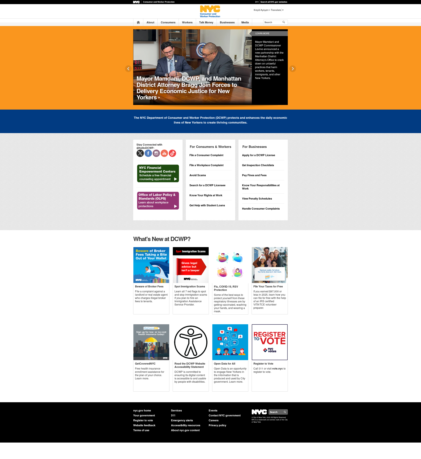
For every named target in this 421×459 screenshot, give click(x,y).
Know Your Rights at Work (205, 195)
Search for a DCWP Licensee (207, 185)
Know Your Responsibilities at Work (261, 186)
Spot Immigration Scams (189, 286)
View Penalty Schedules (257, 198)
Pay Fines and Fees (254, 175)
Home (138, 22)
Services (176, 410)
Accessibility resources (185, 425)
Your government (144, 415)
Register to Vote (263, 363)
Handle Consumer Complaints (261, 208)
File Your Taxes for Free (268, 286)
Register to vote (143, 420)
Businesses (227, 22)
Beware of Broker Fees (149, 286)
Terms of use (141, 430)
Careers (214, 420)
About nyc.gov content (185, 430)
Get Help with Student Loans (207, 205)
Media (245, 22)
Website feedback (144, 425)
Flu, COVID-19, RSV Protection (226, 288)
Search (287, 412)
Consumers (168, 22)
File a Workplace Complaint (206, 165)
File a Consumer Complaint (206, 155)
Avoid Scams (197, 175)
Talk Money (206, 22)
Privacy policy (217, 425)
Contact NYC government (225, 415)
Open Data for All (224, 363)
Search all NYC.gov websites (273, 1)
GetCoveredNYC (145, 363)
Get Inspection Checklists (258, 165)
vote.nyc (277, 368)
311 (257, 1)
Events (213, 410)
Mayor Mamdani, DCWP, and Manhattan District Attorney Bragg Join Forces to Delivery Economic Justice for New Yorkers (188, 87)
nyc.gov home (142, 410)
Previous (128, 68)
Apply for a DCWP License (258, 155)
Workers (187, 22)
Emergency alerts (182, 420)
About (150, 22)
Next (292, 68)
